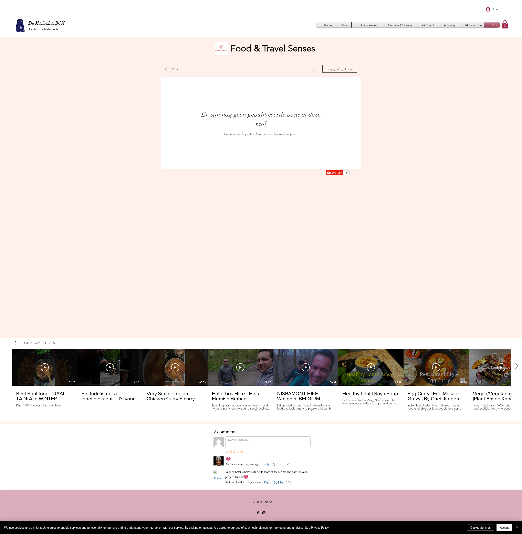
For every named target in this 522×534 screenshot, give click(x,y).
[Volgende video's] (516, 366)
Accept (504, 527)
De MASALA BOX (47, 23)
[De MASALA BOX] (258, 513)
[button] (504, 24)
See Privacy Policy (317, 527)
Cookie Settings (480, 527)
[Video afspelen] (45, 367)
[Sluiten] (517, 527)
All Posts (171, 68)
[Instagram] (264, 513)
